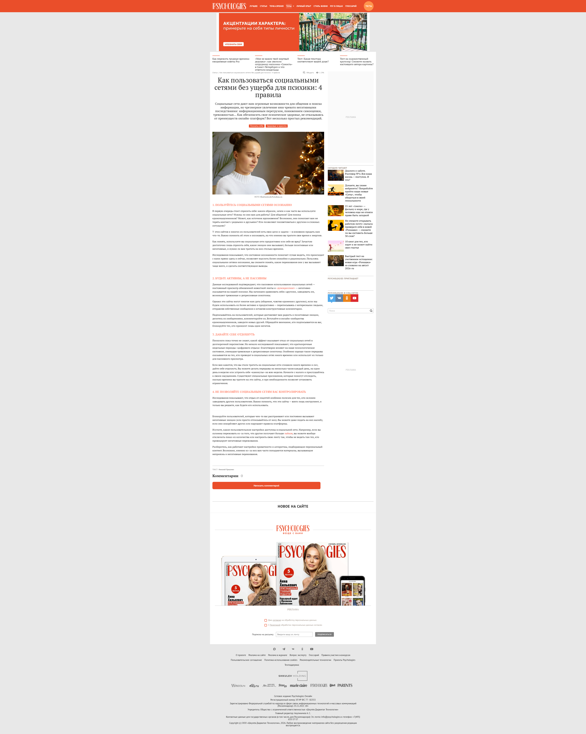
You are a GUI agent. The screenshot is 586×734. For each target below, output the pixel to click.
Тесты (368, 6)
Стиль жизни (321, 6)
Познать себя (256, 125)
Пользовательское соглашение (246, 659)
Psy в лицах (336, 6)
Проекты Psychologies (344, 659)
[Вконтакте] (293, 649)
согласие (277, 620)
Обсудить (310, 72)
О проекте (241, 655)
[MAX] (274, 649)
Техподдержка (292, 664)
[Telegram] (284, 649)
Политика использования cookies (280, 659)
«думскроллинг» (285, 288)
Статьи (263, 6)
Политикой (275, 625)
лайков (288, 433)
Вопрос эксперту (298, 655)
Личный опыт (304, 6)
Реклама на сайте (257, 655)
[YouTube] (312, 649)
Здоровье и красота (276, 125)
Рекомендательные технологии (315, 659)
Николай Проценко (226, 469)
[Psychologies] (229, 6)
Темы (289, 6)
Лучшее (253, 6)
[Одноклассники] (302, 649)
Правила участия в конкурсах (335, 655)
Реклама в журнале (277, 655)
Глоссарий (350, 6)
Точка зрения (276, 6)
